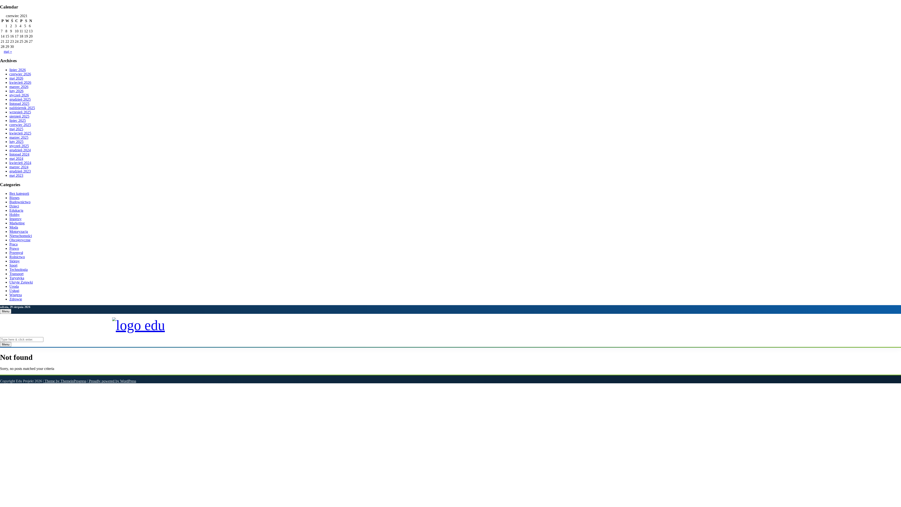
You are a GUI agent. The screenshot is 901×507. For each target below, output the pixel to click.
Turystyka (16, 278)
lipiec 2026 (17, 70)
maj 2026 (16, 78)
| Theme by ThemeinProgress (64, 381)
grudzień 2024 (20, 150)
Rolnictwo (17, 257)
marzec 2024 (18, 167)
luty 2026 (16, 91)
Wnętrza (15, 295)
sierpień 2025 (19, 116)
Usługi (14, 291)
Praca (13, 244)
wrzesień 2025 (20, 112)
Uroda (14, 286)
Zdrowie (15, 299)
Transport (16, 274)
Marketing (17, 223)
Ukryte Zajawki (21, 282)
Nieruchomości (20, 236)
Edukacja (16, 210)
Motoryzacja (18, 232)
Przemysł (16, 253)
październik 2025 (22, 108)
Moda (13, 227)
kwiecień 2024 (20, 163)
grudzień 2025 (20, 99)
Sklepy (14, 261)
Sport (13, 265)
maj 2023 (16, 175)
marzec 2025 (18, 137)
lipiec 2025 (17, 121)
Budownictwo (20, 202)
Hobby (14, 215)
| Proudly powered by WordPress (111, 381)
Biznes (14, 198)
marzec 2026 (18, 87)
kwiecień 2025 (20, 133)
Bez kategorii (19, 194)
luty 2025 (16, 142)
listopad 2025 (19, 104)
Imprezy (15, 219)
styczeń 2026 (19, 95)
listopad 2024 (19, 154)
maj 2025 (16, 129)
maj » (8, 52)
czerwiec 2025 (20, 125)
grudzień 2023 (20, 171)
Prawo (14, 248)
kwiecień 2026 (20, 82)
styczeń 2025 (19, 146)
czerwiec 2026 (20, 74)
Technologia (18, 270)
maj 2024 (16, 159)
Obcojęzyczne (20, 240)
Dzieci (14, 206)
